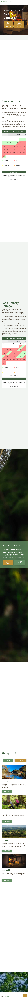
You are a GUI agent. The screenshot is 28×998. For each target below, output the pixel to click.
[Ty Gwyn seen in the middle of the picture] (14, 831)
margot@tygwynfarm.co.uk (8, 115)
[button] (26, 2)
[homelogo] (7, 2)
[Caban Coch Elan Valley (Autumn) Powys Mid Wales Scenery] (14, 772)
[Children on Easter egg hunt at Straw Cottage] (14, 802)
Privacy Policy (9, 996)
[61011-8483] (14, 861)
